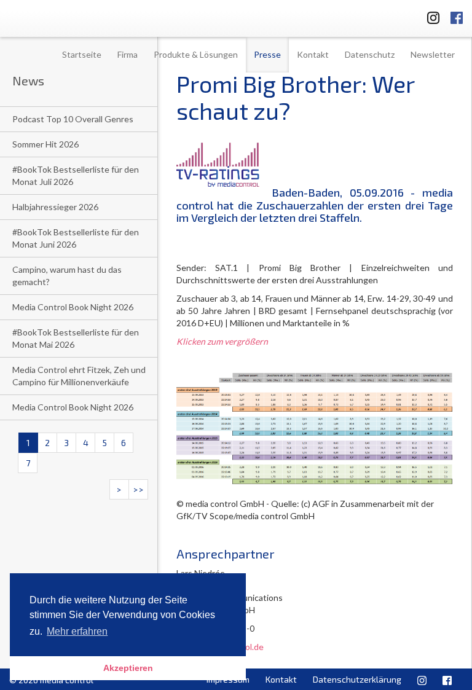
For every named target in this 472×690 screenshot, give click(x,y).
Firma (127, 54)
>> (138, 489)
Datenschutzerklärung (357, 679)
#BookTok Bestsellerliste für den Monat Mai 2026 (75, 338)
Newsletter (433, 54)
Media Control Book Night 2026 (72, 307)
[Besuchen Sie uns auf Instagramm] (429, 15)
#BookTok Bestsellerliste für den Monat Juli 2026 (75, 175)
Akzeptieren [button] (128, 668)
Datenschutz (370, 54)
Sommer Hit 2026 (45, 144)
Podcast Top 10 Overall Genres (72, 119)
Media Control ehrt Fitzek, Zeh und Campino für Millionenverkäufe (79, 375)
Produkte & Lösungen (196, 54)
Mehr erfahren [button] (77, 631)
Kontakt (313, 54)
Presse (267, 54)
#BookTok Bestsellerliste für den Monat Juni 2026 (75, 238)
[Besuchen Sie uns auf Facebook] (456, 15)
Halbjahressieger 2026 (55, 207)
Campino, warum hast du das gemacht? (67, 275)
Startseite (81, 54)
